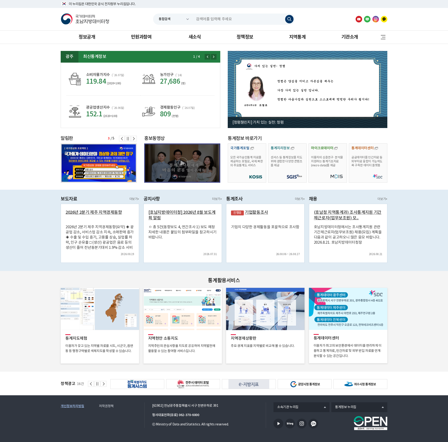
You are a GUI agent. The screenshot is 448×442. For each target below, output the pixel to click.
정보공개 (87, 37)
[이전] (207, 57)
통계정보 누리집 (343, 407)
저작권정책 (106, 406)
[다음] (214, 57)
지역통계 (297, 37)
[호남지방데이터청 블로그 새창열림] (367, 19)
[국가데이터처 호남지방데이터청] (85, 19)
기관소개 (349, 37)
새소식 (195, 37)
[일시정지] (128, 138)
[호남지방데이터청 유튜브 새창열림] (359, 19)
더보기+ (134, 199)
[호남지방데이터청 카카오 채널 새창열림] (384, 19)
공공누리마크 (370, 423)
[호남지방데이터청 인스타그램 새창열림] (375, 19)
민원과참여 (141, 37)
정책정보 (245, 37)
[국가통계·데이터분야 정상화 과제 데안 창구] (99, 163)
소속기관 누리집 (285, 407)
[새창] (182, 163)
